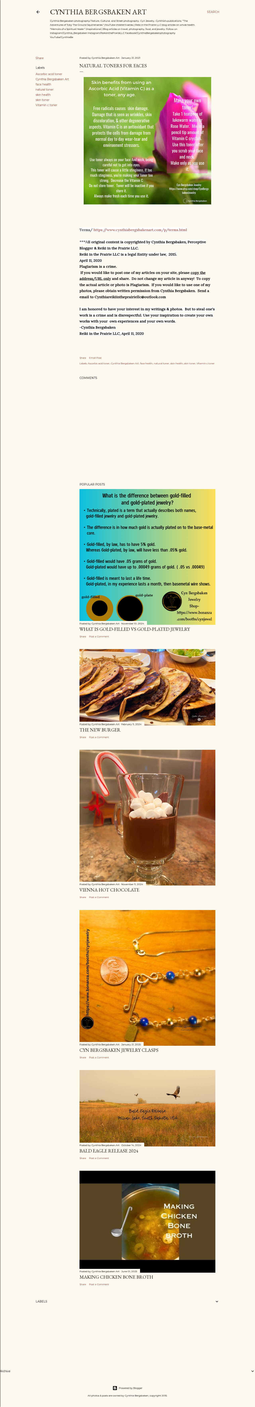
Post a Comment (99, 636)
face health (43, 84)
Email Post (95, 357)
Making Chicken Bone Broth (116, 1277)
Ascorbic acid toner (49, 74)
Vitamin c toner (46, 105)
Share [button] (40, 58)
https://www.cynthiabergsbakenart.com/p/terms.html (140, 230)
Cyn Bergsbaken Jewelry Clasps (118, 1050)
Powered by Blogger (130, 1387)
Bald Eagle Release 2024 (108, 1151)
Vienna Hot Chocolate (109, 890)
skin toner (42, 100)
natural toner (44, 89)
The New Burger (100, 730)
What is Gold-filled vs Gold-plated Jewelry (134, 629)
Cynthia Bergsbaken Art (98, 12)
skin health (43, 95)
